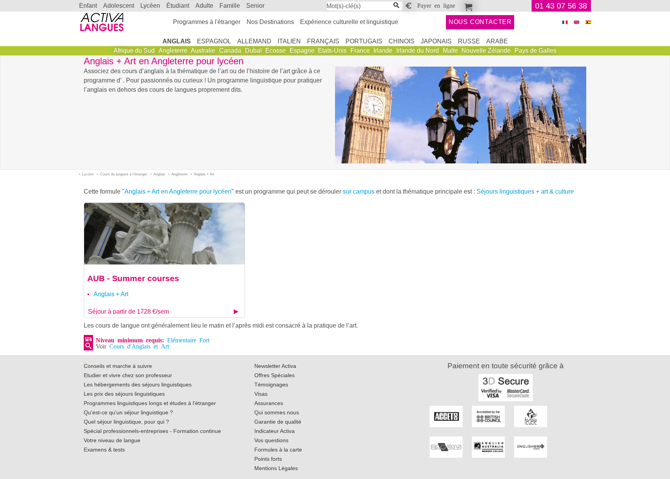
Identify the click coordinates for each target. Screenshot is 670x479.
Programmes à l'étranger (206, 22)
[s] (588, 22)
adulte (204, 5)
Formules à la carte (278, 449)
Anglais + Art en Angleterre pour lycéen (177, 191)
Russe (469, 41)
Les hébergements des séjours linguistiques (138, 384)
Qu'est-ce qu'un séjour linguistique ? (128, 412)
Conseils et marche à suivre (118, 366)
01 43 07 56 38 (561, 6)
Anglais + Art (110, 294)
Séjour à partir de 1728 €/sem (128, 311)
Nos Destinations (270, 22)
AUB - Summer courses (133, 278)
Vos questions (271, 440)
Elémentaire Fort (188, 340)
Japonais (436, 41)
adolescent (118, 5)
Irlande (382, 50)
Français (323, 41)
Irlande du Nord (417, 50)
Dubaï (253, 50)
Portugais (363, 41)
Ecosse (275, 50)
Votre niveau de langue (112, 440)
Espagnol (214, 41)
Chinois (401, 41)
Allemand (254, 41)
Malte (450, 50)
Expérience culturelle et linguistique (349, 22)
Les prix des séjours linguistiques (124, 394)
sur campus (359, 191)
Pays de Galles (535, 50)
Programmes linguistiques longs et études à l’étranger (150, 403)
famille (229, 5)
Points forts (268, 459)
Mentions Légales (276, 468)
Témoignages (271, 384)
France (360, 50)
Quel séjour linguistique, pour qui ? (126, 422)
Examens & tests (104, 449)
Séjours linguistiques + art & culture (525, 191)
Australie (203, 50)
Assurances (268, 403)
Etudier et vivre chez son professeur (128, 375)
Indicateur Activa (274, 431)
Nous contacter (480, 22)
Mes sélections (467, 6)
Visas (261, 394)
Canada (230, 50)
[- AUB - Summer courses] (164, 233)
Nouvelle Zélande (486, 50)
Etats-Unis (332, 50)
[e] (576, 22)
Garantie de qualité (277, 422)
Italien (289, 41)
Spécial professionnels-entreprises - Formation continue (152, 431)
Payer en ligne (436, 5)
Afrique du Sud (134, 50)
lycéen (150, 5)
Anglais (176, 41)
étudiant (177, 5)
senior (255, 5)
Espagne (302, 50)
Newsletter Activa (275, 366)
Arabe (497, 41)
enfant (88, 5)
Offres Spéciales (274, 375)
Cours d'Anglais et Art (139, 346)
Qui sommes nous (276, 412)
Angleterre (173, 50)
